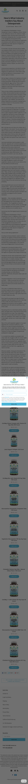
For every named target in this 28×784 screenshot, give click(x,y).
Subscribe (14, 404)
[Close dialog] (26, 377)
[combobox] (3, 394)
